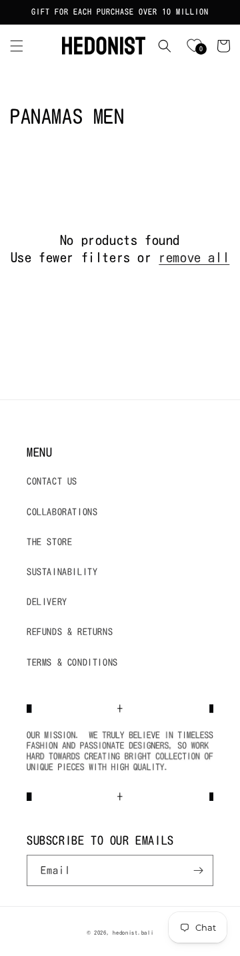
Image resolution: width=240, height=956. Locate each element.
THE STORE (49, 542)
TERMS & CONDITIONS (72, 662)
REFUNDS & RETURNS (70, 631)
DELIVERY (47, 601)
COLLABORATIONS (62, 512)
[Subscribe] (198, 870)
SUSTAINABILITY (62, 572)
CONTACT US (52, 481)
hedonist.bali (133, 932)
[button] (16, 46)
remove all (194, 257)
